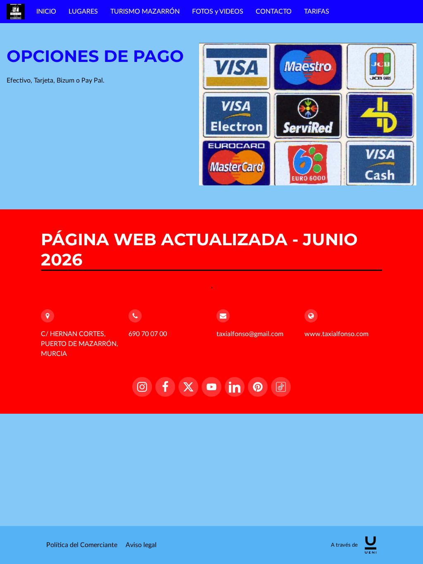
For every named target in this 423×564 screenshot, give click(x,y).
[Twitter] (188, 387)
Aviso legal (141, 545)
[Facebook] (165, 387)
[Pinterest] (258, 387)
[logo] (370, 545)
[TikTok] (281, 387)
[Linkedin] (235, 387)
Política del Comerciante (81, 545)
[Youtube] (211, 387)
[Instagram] (142, 387)
